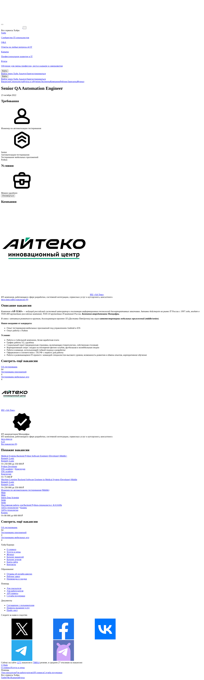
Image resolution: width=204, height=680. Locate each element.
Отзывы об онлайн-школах (19, 574)
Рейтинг (64, 81)
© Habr (4, 665)
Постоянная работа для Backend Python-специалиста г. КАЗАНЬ (31, 505)
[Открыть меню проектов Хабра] (2, 24)
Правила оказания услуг (18, 608)
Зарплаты (72, 81)
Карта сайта (12, 562)
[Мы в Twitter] (22, 638)
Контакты (11, 564)
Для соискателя (14, 588)
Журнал (80, 81)
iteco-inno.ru (6, 299)
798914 (36, 662)
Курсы (22, 677)
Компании (55, 81)
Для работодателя (15, 591)
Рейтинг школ (13, 576)
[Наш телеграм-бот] (63, 660)
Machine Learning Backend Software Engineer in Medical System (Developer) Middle (39, 479)
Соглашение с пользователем (20, 605)
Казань (23, 507)
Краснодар (20, 469)
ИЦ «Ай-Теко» (97, 294)
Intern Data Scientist (10, 497)
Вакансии (5, 81)
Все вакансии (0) (20, 299)
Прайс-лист (12, 610)
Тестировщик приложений (14, 372)
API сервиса (12, 593)
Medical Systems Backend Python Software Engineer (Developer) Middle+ (34, 456)
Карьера (15, 677)
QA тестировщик (9, 367)
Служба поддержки (16, 596)
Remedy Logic (7, 458)
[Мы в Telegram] (22, 660)
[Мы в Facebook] (63, 638)
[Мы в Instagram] (147, 638)
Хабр (3, 677)
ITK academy (7, 469)
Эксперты (45, 81)
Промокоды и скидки (17, 579)
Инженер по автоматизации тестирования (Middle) (25, 490)
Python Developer (9, 466)
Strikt (3, 500)
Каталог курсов (14, 559)
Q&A (8, 677)
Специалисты (16, 81)
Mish (3, 492)
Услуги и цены (14, 552)
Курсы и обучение (32, 81)
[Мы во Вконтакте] (105, 638)
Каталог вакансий (15, 557)
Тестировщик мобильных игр (15, 377)
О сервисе (11, 549)
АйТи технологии (9, 507)
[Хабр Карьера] (12, 27)
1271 (19, 662)
